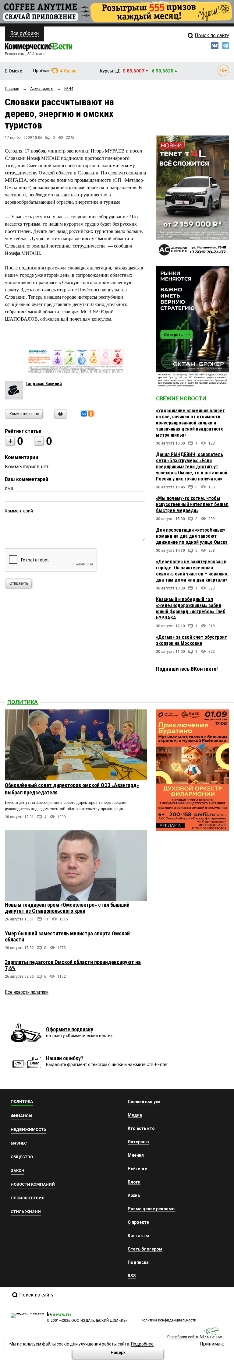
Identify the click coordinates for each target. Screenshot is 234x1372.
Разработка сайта (182, 1337)
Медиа (135, 1115)
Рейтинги (137, 1168)
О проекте (138, 1222)
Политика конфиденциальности (168, 1320)
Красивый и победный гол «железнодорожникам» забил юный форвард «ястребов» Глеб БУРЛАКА (190, 608)
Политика (22, 702)
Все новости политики (26, 992)
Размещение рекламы (152, 1208)
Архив (134, 1195)
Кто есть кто (141, 1128)
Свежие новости (181, 398)
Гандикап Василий (44, 383)
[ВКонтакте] (84, 414)
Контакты (138, 1235)
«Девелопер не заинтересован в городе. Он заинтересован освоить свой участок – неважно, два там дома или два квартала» (192, 571)
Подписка (138, 1262)
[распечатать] (59, 417)
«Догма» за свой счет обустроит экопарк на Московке (191, 640)
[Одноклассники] (91, 414)
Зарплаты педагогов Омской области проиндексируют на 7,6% (73, 965)
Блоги (134, 1182)
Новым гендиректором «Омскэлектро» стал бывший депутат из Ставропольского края (67, 908)
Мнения (136, 1155)
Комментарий (19, 510)
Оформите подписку (69, 1029)
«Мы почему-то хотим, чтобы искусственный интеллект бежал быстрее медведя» (192, 504)
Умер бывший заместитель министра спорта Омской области (67, 936)
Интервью (138, 1141)
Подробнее (142, 1344)
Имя (9, 488)
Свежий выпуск (144, 1101)
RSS (132, 1275)
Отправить (18, 583)
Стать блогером (145, 1249)
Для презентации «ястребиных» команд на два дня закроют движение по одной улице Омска (192, 536)
